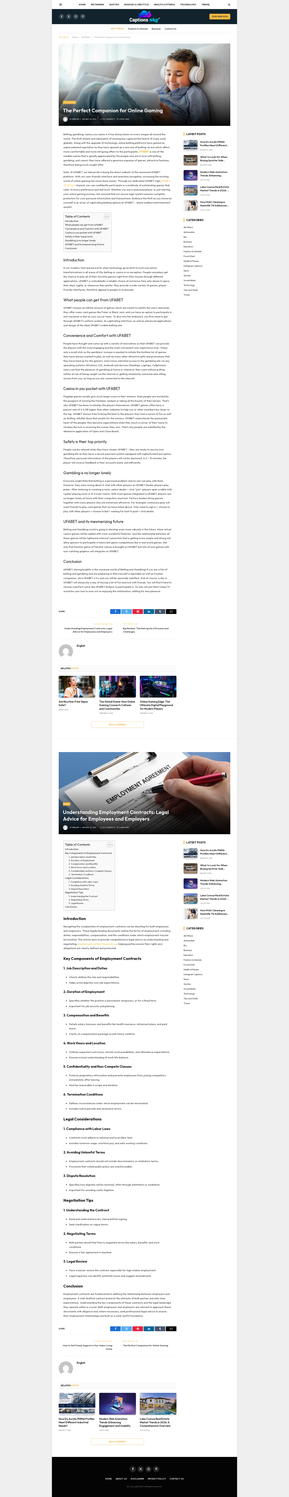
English (75, 119)
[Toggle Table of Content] (105, 216)
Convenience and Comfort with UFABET (87, 228)
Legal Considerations (77, 878)
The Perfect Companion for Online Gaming (145, 1345)
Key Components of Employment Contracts (88, 853)
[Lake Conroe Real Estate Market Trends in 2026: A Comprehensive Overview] (190, 190)
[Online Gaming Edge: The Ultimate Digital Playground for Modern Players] (158, 687)
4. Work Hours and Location (82, 867)
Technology (188, 4)
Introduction (72, 221)
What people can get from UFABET (84, 224)
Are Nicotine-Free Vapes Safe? (73, 703)
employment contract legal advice (97, 943)
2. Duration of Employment (82, 860)
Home (82, 4)
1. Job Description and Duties (82, 857)
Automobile (189, 232)
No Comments (109, 119)
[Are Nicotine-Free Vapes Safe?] (77, 687)
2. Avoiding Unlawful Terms (81, 885)
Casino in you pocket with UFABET (83, 232)
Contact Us (170, 28)
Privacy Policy (157, 1479)
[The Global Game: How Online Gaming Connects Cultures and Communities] (117, 687)
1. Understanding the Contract (83, 896)
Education (188, 246)
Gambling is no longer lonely (80, 240)
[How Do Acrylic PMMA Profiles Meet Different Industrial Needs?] (190, 145)
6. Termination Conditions (81, 874)
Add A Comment (117, 724)
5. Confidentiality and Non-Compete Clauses (90, 871)
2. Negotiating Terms (79, 899)
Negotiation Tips (74, 892)
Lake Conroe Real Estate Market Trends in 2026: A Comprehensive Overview (215, 188)
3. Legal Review (76, 903)
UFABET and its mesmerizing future (84, 244)
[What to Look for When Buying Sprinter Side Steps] (190, 160)
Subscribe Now (220, 16)
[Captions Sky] (144, 16)
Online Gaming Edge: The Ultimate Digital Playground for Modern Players (156, 705)
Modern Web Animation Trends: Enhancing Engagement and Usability (213, 173)
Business (156, 28)
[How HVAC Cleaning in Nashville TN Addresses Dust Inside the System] (190, 205)
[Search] (228, 4)
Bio (185, 237)
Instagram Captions (193, 266)
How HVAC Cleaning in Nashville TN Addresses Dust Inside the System (213, 203)
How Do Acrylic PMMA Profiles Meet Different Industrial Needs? (213, 143)
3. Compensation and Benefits (83, 864)
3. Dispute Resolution (79, 889)
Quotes (114, 4)
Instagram (97, 4)
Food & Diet (189, 256)
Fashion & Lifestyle (136, 4)
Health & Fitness (164, 4)
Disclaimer (137, 1479)
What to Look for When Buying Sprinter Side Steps (213, 158)
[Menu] (60, 4)
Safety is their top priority (79, 236)
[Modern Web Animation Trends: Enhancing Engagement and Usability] (190, 175)
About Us (121, 1479)
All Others (69, 102)
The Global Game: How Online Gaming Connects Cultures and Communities (117, 705)
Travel (206, 4)
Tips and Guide (191, 290)
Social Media (190, 280)
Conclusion (71, 248)
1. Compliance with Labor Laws (83, 881)
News (186, 270)
